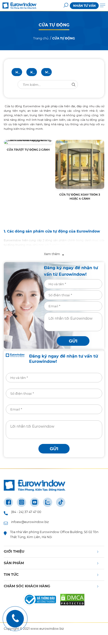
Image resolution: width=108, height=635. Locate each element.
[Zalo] (47, 502)
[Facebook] (8, 502)
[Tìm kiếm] (73, 84)
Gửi (73, 340)
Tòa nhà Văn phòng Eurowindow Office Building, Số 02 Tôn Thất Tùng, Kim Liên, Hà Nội (54, 534)
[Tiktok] (60, 502)
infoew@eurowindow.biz (30, 522)
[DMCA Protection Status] (72, 600)
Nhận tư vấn (84, 6)
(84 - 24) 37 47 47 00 (26, 512)
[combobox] (16, 72)
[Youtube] (34, 502)
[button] (66, 6)
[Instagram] (21, 502)
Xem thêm (52, 254)
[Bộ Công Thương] (39, 600)
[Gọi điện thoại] (15, 618)
